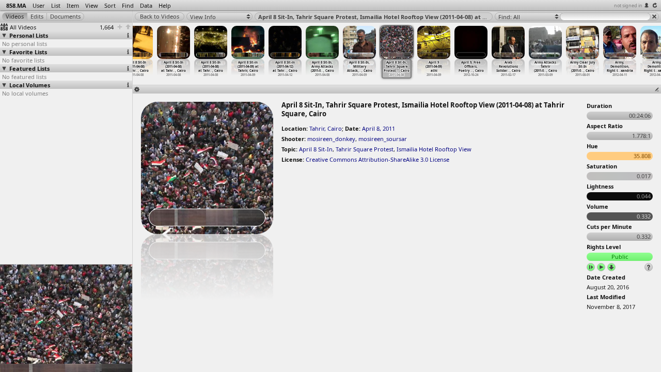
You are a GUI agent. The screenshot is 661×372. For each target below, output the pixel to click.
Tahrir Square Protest (365, 149)
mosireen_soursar (382, 139)
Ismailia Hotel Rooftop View (434, 149)
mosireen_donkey (331, 139)
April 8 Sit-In (316, 149)
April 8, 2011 (378, 128)
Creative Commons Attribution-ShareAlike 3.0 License (377, 159)
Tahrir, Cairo (325, 128)
